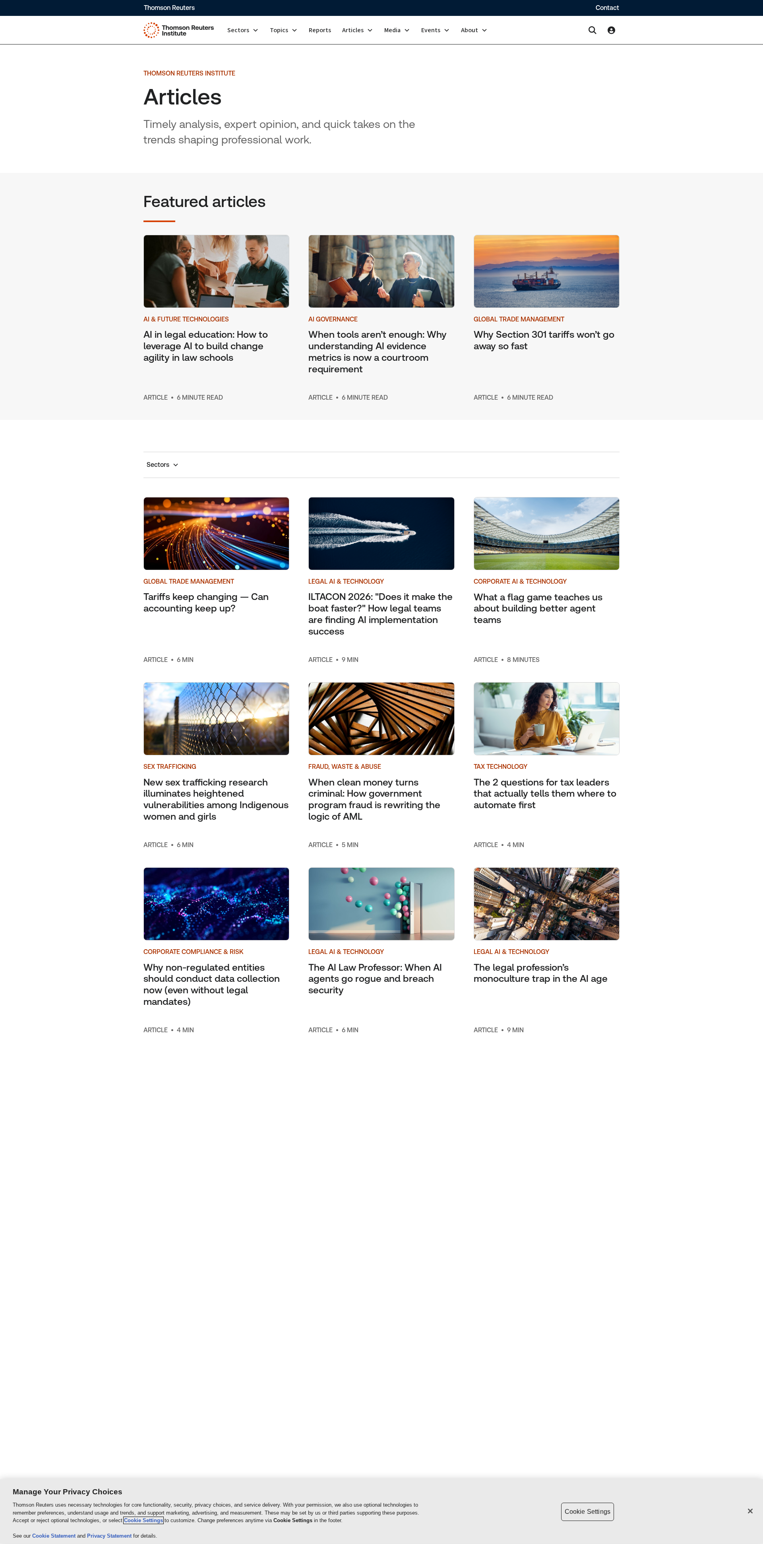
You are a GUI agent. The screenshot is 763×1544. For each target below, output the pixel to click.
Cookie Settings (143, 1520)
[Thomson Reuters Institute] (178, 30)
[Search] (592, 30)
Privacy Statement (110, 1536)
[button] (243, 30)
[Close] (750, 1511)
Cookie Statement (54, 1536)
